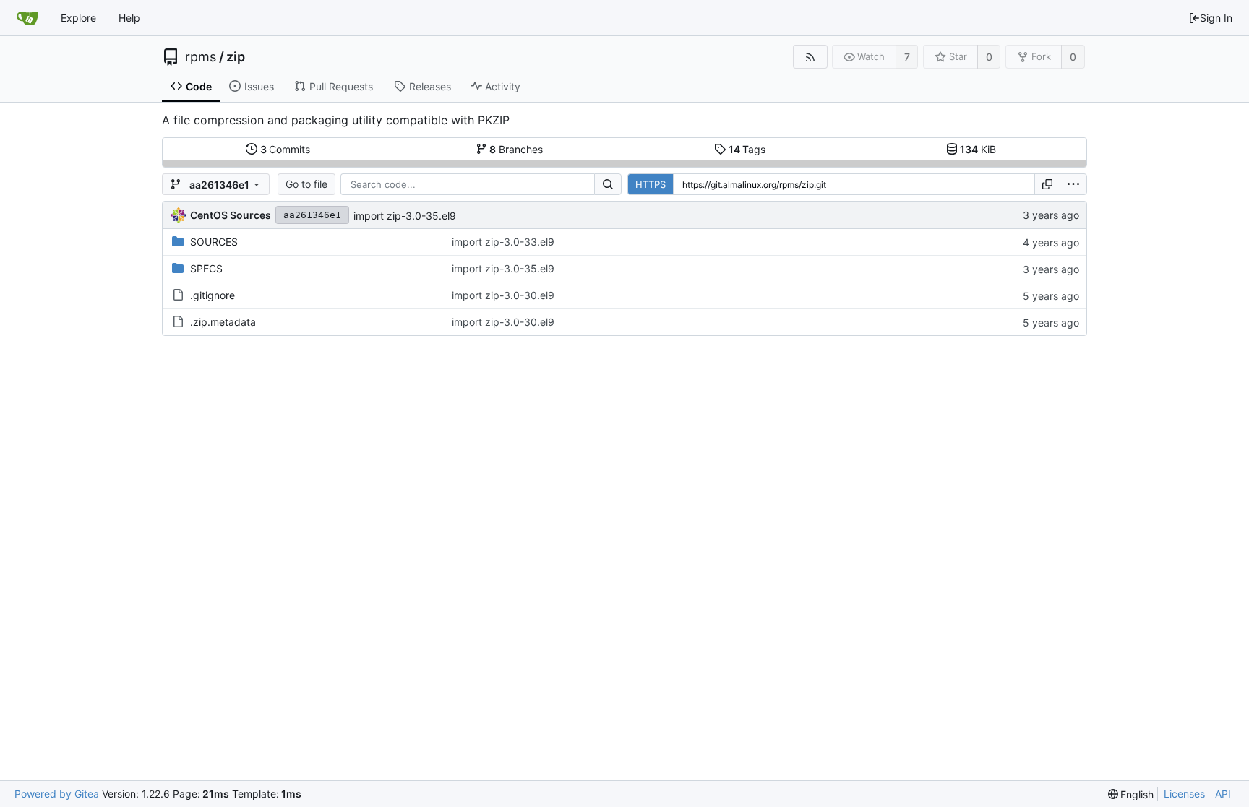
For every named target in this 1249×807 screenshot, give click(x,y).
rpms (200, 57)
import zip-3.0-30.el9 (503, 295)
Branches (516, 149)
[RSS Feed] (810, 57)
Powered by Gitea (56, 793)
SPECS (206, 268)
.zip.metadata (223, 322)
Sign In (1216, 18)
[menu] (1073, 184)
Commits (285, 149)
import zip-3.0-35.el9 (404, 216)
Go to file (306, 184)
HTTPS (650, 184)
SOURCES (214, 242)
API (1223, 793)
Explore (78, 18)
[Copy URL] (1047, 184)
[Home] (27, 18)
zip (235, 57)
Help (129, 18)
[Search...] (608, 184)
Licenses (1184, 793)
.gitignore (212, 295)
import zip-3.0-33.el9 (503, 242)
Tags (747, 149)
